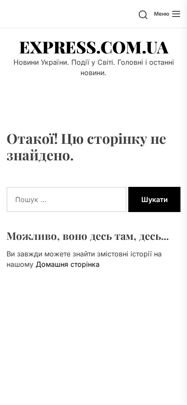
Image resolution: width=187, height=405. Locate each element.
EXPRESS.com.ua (93, 47)
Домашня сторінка (68, 264)
